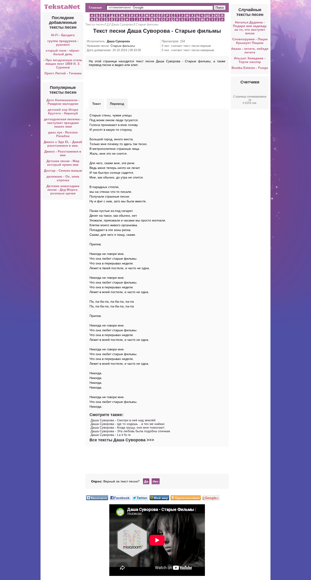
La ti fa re (124, 435)
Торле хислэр (250, 62)
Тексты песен (94, 24)
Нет (155, 481)
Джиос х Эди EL (56, 142)
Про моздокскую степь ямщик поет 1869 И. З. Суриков (64, 63)
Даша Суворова (122, 24)
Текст (96, 103)
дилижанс (54, 176)
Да (146, 481)
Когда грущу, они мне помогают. (141, 427)
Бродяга (68, 35)
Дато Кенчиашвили (61, 100)
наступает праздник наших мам (63, 124)
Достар (50, 170)
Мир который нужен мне (63, 162)
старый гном (56, 50)
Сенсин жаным (70, 170)
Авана (236, 48)
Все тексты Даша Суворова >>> (121, 440)
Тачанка (75, 73)
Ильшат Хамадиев (248, 58)
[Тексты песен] (62, 8)
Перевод (117, 103)
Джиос (49, 151)
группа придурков (61, 41)
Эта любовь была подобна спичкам (143, 431)
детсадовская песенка (62, 119)
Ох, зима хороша (68, 178)
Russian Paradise (67, 134)
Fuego (263, 68)
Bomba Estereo (243, 68)
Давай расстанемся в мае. (64, 143)
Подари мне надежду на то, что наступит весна (250, 29)
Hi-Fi (54, 35)
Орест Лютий (55, 73)
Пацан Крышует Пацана (252, 41)
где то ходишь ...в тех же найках (141, 424)
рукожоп (63, 44)
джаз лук (55, 132)
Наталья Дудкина (249, 22)
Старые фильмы (147, 24)
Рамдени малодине (63, 103)
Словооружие (243, 39)
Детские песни (58, 161)
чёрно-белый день (66, 52)
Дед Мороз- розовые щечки (64, 191)
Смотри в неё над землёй (136, 420)
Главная (95, 7)
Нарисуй (71, 113)
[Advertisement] (157, 83)
